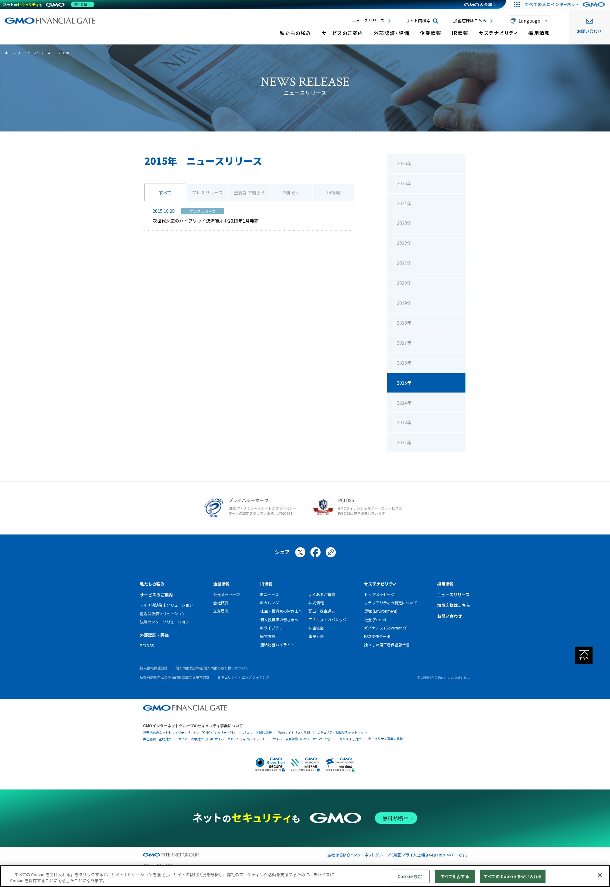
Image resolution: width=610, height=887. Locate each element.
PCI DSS (346, 500)
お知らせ (291, 192)
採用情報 (539, 33)
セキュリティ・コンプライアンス (243, 677)
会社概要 (220, 602)
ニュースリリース (368, 20)
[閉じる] (600, 875)
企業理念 (220, 611)
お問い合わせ (589, 31)
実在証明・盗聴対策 (157, 738)
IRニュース (269, 594)
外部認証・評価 (392, 33)
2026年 (404, 163)
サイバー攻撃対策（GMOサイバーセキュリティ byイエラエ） (222, 738)
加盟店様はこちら (469, 20)
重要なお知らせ (249, 192)
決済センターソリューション (164, 621)
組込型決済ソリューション (163, 613)
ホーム (10, 52)
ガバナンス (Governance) (386, 627)
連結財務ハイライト (277, 644)
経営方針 (267, 636)
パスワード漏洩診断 (257, 732)
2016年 (404, 363)
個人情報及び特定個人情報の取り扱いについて (212, 667)
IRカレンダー (271, 602)
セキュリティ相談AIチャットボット (342, 732)
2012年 (404, 422)
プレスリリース (207, 192)
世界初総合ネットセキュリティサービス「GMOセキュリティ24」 (189, 732)
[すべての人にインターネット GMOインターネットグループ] (565, 4)
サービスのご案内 (342, 33)
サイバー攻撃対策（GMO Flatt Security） (303, 738)
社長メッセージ (226, 594)
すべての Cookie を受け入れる (513, 876)
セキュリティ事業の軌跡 (385, 738)
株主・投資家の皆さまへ (281, 611)
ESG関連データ (377, 636)
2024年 (404, 203)
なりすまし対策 (350, 738)
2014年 (404, 403)
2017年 (404, 342)
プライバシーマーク (248, 500)
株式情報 (316, 602)
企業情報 (431, 33)
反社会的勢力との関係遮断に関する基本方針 (175, 677)
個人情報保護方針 (154, 667)
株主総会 (316, 627)
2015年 (404, 383)
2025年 (404, 183)
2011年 (404, 442)
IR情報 (460, 33)
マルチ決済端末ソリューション (166, 605)
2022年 (404, 243)
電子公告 (316, 636)
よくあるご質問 (321, 594)
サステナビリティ (498, 33)
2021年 (404, 263)
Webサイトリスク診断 (294, 732)
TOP (584, 658)
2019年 (404, 303)
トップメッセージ (379, 594)
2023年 (404, 223)
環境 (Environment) (380, 611)
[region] (305, 876)
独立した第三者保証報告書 (387, 644)
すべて (165, 192)
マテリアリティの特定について (390, 602)
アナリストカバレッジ (327, 619)
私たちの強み (296, 33)
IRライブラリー (273, 627)
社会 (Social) (375, 619)
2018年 (404, 322)
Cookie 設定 (409, 876)
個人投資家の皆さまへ (279, 619)
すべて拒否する (455, 876)
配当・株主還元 (321, 611)
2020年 (404, 283)
